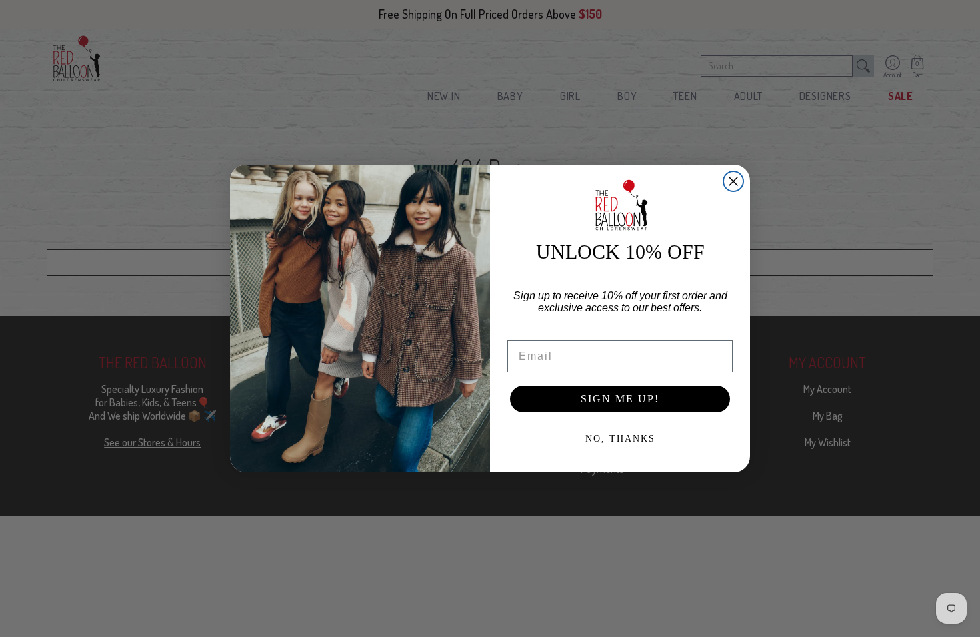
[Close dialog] (733, 181)
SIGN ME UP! (620, 398)
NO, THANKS (620, 439)
